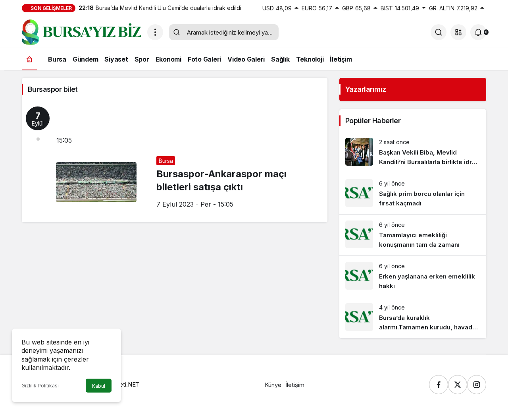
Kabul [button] (98, 386)
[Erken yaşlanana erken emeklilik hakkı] (412, 276)
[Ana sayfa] (29, 59)
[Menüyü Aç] (155, 32)
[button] (458, 32)
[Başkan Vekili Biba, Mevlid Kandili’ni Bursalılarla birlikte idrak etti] (412, 152)
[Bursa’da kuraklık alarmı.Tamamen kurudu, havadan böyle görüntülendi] (412, 317)
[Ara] (438, 32)
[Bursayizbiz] (81, 31)
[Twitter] (457, 384)
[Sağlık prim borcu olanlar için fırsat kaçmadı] (412, 193)
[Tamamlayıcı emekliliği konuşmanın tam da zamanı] (412, 235)
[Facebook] (438, 384)
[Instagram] (476, 384)
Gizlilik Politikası (40, 386)
